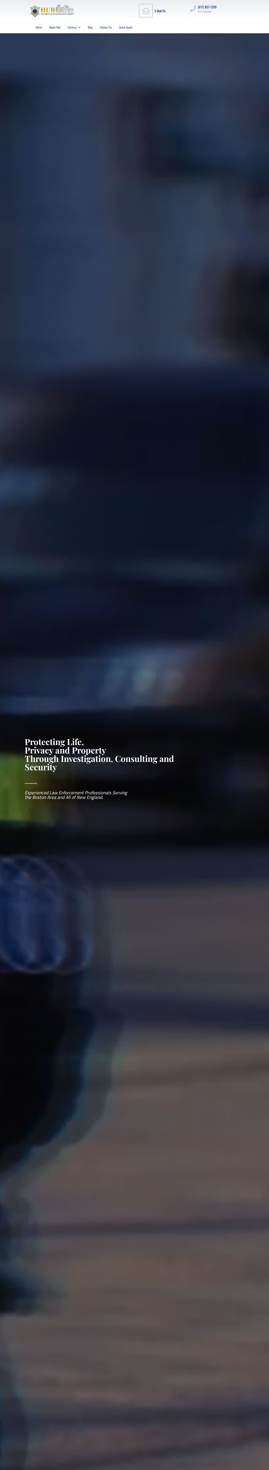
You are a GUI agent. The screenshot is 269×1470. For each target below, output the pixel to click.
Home (39, 27)
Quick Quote (125, 27)
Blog (90, 27)
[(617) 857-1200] (193, 8)
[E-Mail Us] (146, 11)
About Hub (54, 27)
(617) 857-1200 (207, 7)
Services (72, 27)
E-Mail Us (160, 10)
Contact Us (106, 27)
